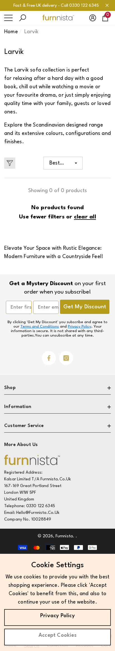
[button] (22, 18)
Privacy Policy (79, 326)
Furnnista (64, 536)
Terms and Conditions (39, 326)
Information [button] (17, 406)
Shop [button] (10, 387)
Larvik (31, 31)
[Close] (107, 5)
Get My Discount (84, 307)
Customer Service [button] (24, 425)
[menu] (8, 18)
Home (11, 31)
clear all (85, 217)
